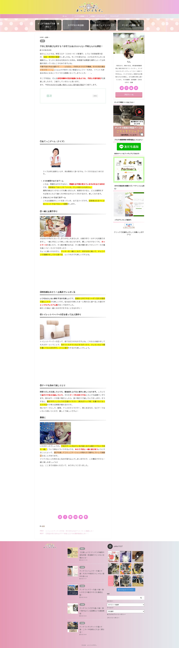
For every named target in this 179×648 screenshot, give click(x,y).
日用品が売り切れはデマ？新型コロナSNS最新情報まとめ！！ (67, 533)
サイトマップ (114, 16)
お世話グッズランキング (97, 16)
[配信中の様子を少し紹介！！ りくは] (125, 556)
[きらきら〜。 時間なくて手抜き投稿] (125, 568)
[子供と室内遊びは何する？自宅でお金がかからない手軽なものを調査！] (75, 517)
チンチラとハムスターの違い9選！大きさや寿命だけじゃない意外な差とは (91, 573)
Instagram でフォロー (127, 590)
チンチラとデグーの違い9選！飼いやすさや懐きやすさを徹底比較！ (91, 592)
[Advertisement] (73, 122)
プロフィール (129, 95)
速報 (43, 526)
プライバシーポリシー (113, 618)
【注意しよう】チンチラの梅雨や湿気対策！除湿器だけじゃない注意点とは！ (91, 555)
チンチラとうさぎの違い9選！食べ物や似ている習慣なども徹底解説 (91, 611)
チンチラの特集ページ (81, 16)
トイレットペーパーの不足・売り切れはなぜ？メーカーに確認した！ (70, 531)
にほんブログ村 (129, 227)
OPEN (95, 96)
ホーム (65, 16)
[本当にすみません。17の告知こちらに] (113, 580)
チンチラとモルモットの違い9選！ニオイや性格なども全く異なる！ (91, 629)
